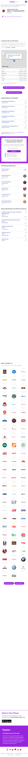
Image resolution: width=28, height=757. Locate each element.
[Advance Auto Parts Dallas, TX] (4, 559)
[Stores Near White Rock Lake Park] (14, 234)
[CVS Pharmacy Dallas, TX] (23, 486)
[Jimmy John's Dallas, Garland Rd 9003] (14, 183)
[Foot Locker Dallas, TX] (4, 437)
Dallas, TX (20, 365)
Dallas (13, 5)
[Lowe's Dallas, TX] (4, 420)
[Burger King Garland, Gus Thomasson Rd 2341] (14, 202)
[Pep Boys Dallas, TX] (14, 559)
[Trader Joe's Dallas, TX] (23, 404)
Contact (25, 753)
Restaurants (9, 12)
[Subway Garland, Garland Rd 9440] (14, 170)
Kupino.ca (10, 750)
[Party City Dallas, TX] (14, 412)
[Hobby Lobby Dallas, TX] (14, 526)
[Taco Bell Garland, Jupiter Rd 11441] (14, 196)
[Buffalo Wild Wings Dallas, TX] (23, 388)
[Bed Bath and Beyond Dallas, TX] (23, 510)
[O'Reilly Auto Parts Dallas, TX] (14, 575)
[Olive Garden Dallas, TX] (14, 543)
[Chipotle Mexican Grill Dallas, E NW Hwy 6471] (14, 107)
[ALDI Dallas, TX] (4, 372)
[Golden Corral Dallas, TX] (23, 420)
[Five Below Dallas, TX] (23, 518)
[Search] (26, 2)
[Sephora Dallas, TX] (14, 494)
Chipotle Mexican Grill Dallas (20, 5)
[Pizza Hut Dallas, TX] (4, 388)
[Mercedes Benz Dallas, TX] (23, 567)
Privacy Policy (17, 754)
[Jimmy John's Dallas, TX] (14, 420)
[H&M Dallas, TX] (14, 510)
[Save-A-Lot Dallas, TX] (23, 543)
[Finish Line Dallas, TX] (23, 396)
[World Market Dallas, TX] (4, 469)
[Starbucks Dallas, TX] (14, 396)
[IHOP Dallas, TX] (4, 396)
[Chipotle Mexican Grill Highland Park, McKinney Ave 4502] (14, 127)
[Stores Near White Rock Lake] (14, 240)
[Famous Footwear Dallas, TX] (14, 478)
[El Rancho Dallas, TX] (23, 461)
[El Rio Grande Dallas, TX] (4, 518)
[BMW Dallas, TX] (23, 559)
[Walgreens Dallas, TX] (23, 372)
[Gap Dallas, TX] (14, 502)
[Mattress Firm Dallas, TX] (14, 461)
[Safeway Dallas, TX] (14, 380)
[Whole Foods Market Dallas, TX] (4, 445)
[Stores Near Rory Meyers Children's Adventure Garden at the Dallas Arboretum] (14, 214)
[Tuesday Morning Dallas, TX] (14, 388)
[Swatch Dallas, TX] (23, 412)
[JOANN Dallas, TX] (14, 486)
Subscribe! (14, 151)
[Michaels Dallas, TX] (4, 535)
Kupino (2, 5)
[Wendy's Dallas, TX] (4, 404)
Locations (6, 5)
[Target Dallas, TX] (4, 412)
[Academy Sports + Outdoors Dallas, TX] (23, 437)
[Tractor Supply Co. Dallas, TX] (14, 518)
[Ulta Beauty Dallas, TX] (14, 551)
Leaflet (18, 67)
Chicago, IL (20, 132)
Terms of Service (11, 754)
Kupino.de (15, 750)
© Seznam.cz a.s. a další (22, 67)
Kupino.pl (18, 750)
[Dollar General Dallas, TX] (4, 380)
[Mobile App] (6, 721)
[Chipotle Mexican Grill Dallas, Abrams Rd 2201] (14, 102)
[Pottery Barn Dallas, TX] (23, 478)
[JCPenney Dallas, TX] (23, 526)
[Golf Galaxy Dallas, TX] (4, 526)
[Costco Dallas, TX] (14, 469)
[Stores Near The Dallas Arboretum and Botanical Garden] (14, 221)
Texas (10, 5)
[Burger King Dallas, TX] (23, 535)
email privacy (17, 158)
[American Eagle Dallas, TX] (4, 510)
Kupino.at (7, 750)
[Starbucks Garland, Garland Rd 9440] (14, 177)
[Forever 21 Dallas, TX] (4, 502)
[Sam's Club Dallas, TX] (23, 453)
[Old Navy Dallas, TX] (4, 494)
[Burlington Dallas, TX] (4, 478)
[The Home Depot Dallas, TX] (14, 445)
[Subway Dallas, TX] (23, 551)
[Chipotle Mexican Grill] (3, 11)
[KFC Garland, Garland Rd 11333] (14, 190)
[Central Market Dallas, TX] (23, 445)
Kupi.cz (13, 750)
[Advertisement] (14, 29)
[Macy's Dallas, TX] (14, 429)
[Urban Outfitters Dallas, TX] (23, 502)
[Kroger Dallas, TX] (14, 372)
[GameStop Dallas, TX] (4, 486)
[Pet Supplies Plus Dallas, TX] (14, 535)
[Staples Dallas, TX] (4, 461)
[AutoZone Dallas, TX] (4, 575)
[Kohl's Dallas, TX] (23, 469)
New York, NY (8, 133)
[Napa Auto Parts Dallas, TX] (4, 567)
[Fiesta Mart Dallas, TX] (14, 453)
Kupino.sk (21, 750)
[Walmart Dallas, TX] (14, 404)
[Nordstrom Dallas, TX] (23, 429)
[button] (12, 16)
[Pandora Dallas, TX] (23, 380)
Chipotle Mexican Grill (6, 132)
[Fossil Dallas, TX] (4, 429)
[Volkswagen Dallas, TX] (14, 567)
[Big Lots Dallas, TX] (23, 494)
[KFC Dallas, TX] (4, 551)
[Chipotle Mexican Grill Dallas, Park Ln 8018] (14, 117)
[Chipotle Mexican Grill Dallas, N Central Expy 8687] (14, 122)
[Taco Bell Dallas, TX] (4, 543)
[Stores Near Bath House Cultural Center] (14, 228)
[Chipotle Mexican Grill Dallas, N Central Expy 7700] (14, 112)
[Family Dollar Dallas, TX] (14, 437)
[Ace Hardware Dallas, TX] (4, 453)
